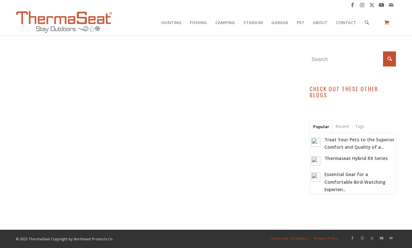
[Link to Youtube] (381, 5)
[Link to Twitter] (371, 5)
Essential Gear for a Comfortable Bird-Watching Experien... (355, 181)
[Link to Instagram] (362, 5)
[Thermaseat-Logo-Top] (64, 22)
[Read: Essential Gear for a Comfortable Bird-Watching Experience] (316, 177)
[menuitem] (171, 22)
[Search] (366, 22)
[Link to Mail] (391, 5)
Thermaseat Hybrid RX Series (356, 158)
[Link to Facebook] (352, 5)
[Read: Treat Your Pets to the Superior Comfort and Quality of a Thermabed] (316, 142)
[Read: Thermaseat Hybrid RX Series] (316, 161)
